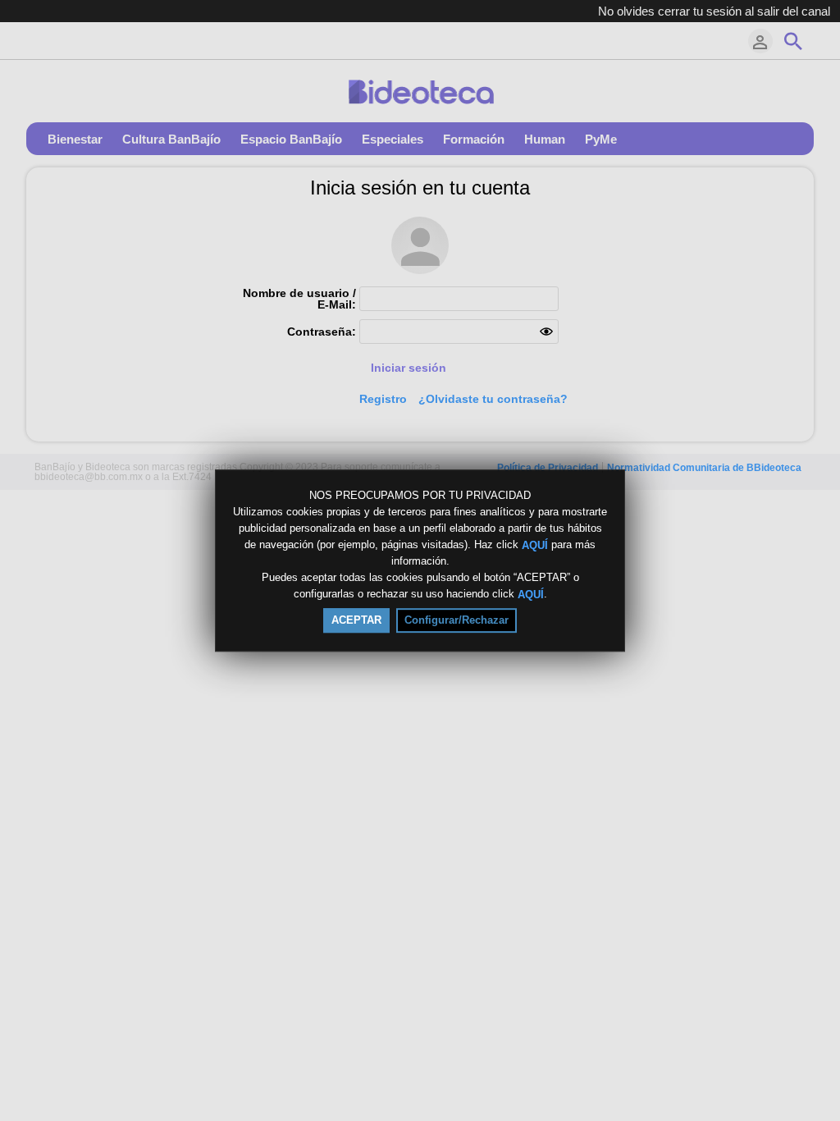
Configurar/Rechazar (456, 620)
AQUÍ (535, 544)
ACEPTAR (356, 620)
